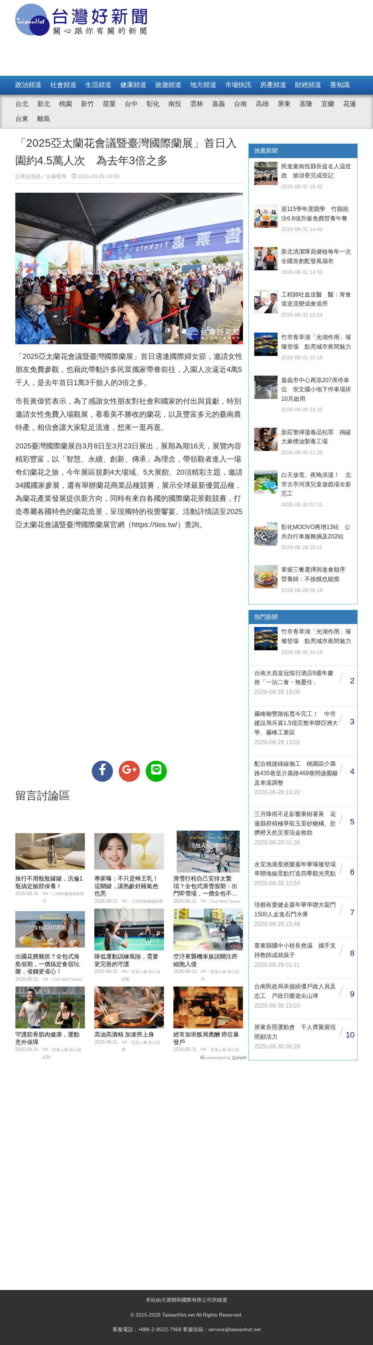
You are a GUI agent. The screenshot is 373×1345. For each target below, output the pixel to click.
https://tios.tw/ (154, 525)
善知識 (340, 85)
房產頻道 (273, 85)
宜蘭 (327, 103)
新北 (43, 103)
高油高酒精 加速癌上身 (124, 1034)
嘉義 (218, 103)
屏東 (284, 103)
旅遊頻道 (168, 85)
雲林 (196, 103)
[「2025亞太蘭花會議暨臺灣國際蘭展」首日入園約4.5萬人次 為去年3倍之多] (102, 771)
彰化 (153, 103)
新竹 (87, 103)
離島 (43, 118)
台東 (21, 118)
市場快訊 (238, 85)
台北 (21, 103)
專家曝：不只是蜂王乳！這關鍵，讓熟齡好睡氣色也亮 (126, 886)
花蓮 (349, 103)
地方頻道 (203, 85)
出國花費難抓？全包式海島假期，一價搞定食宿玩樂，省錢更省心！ (47, 964)
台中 (131, 103)
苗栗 (109, 103)
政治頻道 (28, 85)
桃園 (65, 103)
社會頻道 (63, 85)
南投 (174, 103)
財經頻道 (308, 85)
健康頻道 (133, 85)
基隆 (306, 103)
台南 (240, 103)
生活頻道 (98, 85)
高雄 (262, 103)
